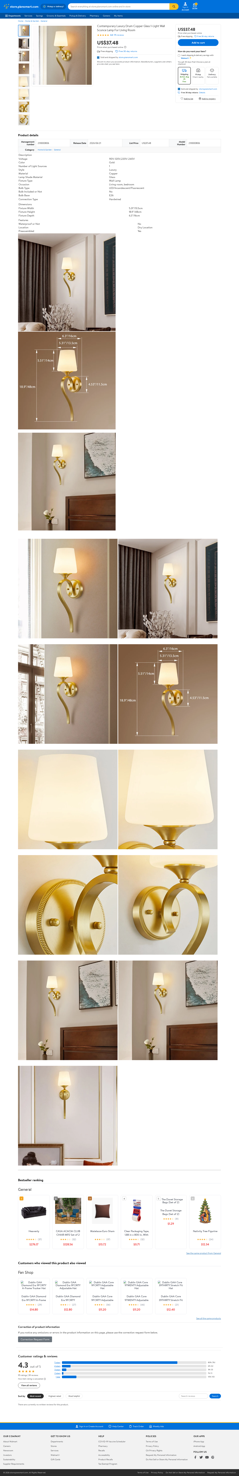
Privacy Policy (152, 1446)
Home (20, 21)
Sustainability (9, 1459)
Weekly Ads (158, 1426)
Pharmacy (94, 15)
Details (202, 92)
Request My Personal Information (161, 1455)
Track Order (138, 1426)
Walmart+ (55, 1455)
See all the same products (208, 1318)
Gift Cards (55, 1459)
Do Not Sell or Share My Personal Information (167, 1459)
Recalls (101, 1450)
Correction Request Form (35, 1339)
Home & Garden (32, 21)
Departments (14, 15)
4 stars (57, 1366)
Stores (54, 1446)
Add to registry (209, 98)
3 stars (57, 1369)
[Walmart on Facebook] (195, 1457)
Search (215, 1396)
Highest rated (54, 1396)
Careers (106, 15)
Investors (7, 1455)
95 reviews (119, 35)
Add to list (188, 98)
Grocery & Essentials (56, 15)
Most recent (35, 1396)
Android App (199, 1446)
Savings (39, 15)
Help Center (118, 1426)
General (44, 21)
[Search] (174, 6)
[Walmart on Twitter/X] (201, 1457)
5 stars (57, 1362)
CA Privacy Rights (154, 1450)
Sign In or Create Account (91, 1426)
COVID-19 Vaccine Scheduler (112, 1441)
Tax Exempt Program (107, 1463)
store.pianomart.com (128, 57)
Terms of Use (152, 1441)
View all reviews (29, 1385)
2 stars (57, 1373)
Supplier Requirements (13, 1463)
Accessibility (104, 1455)
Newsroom (8, 1450)
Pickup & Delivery (77, 15)
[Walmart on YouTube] (207, 1457)
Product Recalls (105, 1459)
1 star (58, 1377)
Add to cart (198, 42)
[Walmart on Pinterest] (213, 1457)
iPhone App (198, 1441)
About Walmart (10, 1441)
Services (28, 15)
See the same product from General (203, 1253)
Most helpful (74, 1396)
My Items (118, 15)
